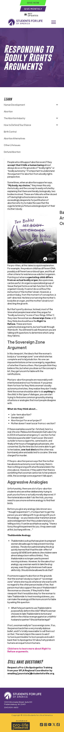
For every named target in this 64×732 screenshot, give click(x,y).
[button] (54, 22)
